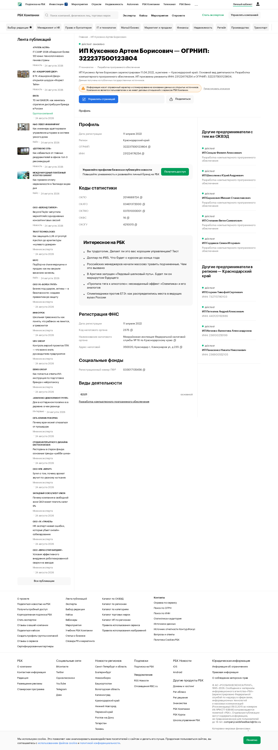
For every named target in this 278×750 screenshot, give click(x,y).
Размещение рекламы (29, 683)
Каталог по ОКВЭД (112, 598)
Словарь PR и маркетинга (80, 640)
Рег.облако (179, 691)
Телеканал (169, 4)
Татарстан (100, 723)
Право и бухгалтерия (78, 27)
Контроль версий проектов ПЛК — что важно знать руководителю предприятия (51, 349)
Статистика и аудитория (168, 618)
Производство (240, 27)
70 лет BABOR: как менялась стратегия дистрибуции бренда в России (51, 104)
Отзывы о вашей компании (32, 625)
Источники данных (165, 623)
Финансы (183, 27)
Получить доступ (175, 171)
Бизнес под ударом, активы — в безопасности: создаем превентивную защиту (51, 292)
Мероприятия (79, 4)
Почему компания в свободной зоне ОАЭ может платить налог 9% (51, 501)
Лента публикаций (34, 40)
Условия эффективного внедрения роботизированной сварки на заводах (50, 558)
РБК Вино (184, 4)
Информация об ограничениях (230, 666)
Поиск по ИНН (162, 613)
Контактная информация (31, 672)
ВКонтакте (62, 666)
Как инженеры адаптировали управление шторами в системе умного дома (51, 132)
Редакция (22, 677)
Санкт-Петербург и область (111, 666)
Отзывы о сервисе (27, 640)
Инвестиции (56, 4)
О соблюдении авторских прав (230, 677)
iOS (175, 666)
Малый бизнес (130, 27)
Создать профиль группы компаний (37, 635)
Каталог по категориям (115, 609)
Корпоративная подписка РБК (34, 614)
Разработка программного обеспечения (119, 67)
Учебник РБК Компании (79, 630)
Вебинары (71, 619)
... (196, 4)
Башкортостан (103, 683)
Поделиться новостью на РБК (33, 603)
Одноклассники (65, 677)
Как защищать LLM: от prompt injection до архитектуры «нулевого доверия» (50, 240)
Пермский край (104, 711)
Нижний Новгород (105, 706)
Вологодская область (107, 689)
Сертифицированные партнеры (35, 646)
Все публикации (44, 581)
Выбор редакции (18, 27)
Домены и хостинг (183, 686)
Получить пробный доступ (32, 609)
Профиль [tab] (84, 111)
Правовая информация (225, 672)
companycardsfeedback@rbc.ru (242, 721)
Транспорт (260, 27)
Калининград (102, 694)
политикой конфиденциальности (100, 743)
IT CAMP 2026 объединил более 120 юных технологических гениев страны (51, 56)
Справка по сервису (165, 602)
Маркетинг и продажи (158, 27)
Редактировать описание (217, 88)
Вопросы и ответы (164, 634)
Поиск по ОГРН (162, 607)
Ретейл (221, 27)
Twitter (60, 672)
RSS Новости (141, 680)
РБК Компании (151, 4)
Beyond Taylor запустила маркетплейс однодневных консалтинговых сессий (48, 216)
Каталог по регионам (114, 603)
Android (177, 672)
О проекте (178, 15)
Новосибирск (103, 677)
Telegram (61, 689)
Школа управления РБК (186, 720)
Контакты (159, 597)
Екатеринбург (103, 672)
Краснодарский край (107, 700)
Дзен (59, 694)
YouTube (61, 683)
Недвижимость (114, 4)
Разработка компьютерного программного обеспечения (114, 401)
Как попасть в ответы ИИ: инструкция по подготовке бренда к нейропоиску (48, 378)
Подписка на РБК (35, 4)
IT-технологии (86, 67)
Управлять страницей (101, 99)
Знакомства (180, 703)
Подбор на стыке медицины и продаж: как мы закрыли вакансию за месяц (50, 268)
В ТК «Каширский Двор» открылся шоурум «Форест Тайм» (48, 80)
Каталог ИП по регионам (116, 619)
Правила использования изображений (124, 630)
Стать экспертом (213, 15)
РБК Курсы (179, 714)
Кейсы (143, 15)
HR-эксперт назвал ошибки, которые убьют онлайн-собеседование (49, 530)
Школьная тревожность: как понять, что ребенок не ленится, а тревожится (51, 321)
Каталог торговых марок (116, 614)
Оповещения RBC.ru (146, 686)
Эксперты (129, 15)
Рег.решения (180, 697)
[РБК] (20, 4)
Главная (83, 36)
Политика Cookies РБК (166, 639)
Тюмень (99, 728)
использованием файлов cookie (57, 743)
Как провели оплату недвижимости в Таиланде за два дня (51, 183)
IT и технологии (106, 27)
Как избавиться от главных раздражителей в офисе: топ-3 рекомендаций (50, 157)
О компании (24, 666)
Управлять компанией (244, 15)
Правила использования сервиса (121, 625)
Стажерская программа (30, 689)
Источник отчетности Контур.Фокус (174, 629)
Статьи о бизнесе (75, 635)
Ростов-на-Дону (104, 717)
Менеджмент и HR (48, 27)
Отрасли (97, 4)
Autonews (132, 4)
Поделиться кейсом (28, 630)
